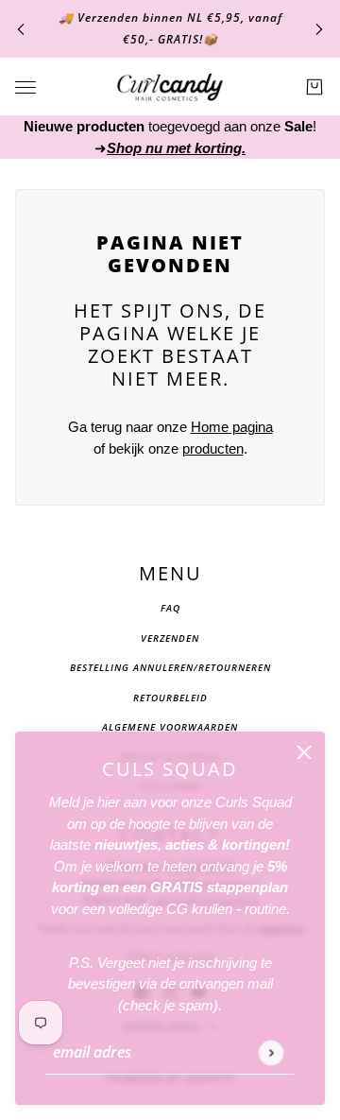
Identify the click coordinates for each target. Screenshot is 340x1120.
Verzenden (170, 638)
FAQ (170, 607)
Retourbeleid (170, 697)
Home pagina (232, 427)
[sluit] (304, 752)
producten (213, 448)
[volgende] (319, 28)
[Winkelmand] (314, 87)
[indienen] (270, 1052)
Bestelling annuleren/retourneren (170, 667)
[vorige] (21, 28)
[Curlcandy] (170, 87)
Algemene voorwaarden (170, 726)
